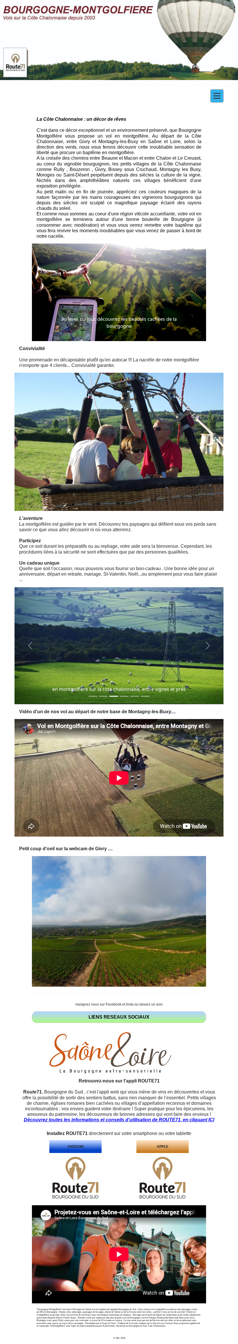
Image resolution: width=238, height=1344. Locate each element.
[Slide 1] (93, 696)
